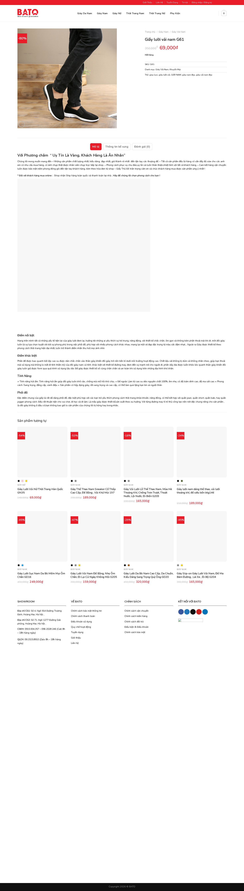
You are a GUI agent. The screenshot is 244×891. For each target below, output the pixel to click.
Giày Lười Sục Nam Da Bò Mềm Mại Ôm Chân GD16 (41, 575)
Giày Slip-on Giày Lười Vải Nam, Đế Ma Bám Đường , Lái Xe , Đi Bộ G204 (200, 575)
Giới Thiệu (147, 2)
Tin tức (185, 2)
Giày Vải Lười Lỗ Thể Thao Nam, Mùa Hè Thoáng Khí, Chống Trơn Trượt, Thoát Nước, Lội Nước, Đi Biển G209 (148, 492)
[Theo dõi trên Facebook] (215, 2)
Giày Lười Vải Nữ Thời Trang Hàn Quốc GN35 (40, 490)
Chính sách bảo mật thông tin (86, 610)
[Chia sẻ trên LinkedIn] (172, 83)
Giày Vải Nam (178, 31)
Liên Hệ (159, 2)
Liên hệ (75, 643)
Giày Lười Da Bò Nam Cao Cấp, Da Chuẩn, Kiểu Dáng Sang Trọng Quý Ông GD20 (148, 575)
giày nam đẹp (188, 74)
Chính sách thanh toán (83, 616)
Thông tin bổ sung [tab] (116, 147)
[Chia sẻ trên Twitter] (154, 83)
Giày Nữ (117, 13)
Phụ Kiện (175, 13)
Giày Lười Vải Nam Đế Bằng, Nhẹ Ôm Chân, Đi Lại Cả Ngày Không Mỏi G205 (94, 575)
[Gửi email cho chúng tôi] (225, 2)
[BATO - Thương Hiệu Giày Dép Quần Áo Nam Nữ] (27, 13)
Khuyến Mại (175, 69)
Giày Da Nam (84, 13)
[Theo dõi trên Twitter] (222, 2)
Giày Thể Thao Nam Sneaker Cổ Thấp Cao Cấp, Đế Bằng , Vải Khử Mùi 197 (93, 490)
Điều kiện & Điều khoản (136, 627)
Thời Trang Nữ (157, 13)
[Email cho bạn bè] (160, 83)
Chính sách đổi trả (133, 621)
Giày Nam (102, 13)
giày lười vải (164, 74)
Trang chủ (150, 31)
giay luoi (153, 74)
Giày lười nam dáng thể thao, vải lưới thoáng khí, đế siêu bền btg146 (198, 490)
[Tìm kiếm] (215, 13)
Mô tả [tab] (95, 147)
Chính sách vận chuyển (136, 610)
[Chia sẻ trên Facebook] (148, 83)
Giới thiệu (76, 637)
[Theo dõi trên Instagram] (219, 2)
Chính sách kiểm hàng (135, 616)
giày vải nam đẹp (204, 74)
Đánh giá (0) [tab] (142, 147)
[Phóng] (22, 124)
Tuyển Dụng (172, 2)
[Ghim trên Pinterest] (165, 83)
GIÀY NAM (176, 74)
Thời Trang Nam (135, 13)
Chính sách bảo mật (134, 632)
